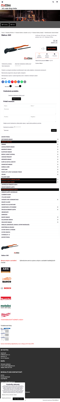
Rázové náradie (5, 217)
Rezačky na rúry (6, 202)
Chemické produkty (6, 157)
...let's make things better (9, 8)
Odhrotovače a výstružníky (9, 207)
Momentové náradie (6, 164)
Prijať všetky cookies (18, 399)
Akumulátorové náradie (7, 147)
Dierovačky (4, 214)
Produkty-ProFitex (6, 142)
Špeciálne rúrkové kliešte (9, 209)
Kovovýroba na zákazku (7, 227)
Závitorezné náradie (7, 139)
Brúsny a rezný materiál (8, 154)
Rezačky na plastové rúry (9, 204)
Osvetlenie (4, 169)
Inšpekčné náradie (6, 159)
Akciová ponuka (5, 137)
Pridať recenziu (16, 99)
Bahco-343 (5, 255)
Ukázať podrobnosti (6, 398)
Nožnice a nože (5, 167)
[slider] (18, 65)
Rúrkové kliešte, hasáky (8, 182)
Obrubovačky (5, 212)
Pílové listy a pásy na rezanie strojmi (11, 172)
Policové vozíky (5, 177)
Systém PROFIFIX (5, 232)
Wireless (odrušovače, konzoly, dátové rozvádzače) (15, 224)
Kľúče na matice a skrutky (8, 162)
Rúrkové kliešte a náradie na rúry (10, 179)
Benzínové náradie (6, 149)
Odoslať (54, 130)
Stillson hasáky (6, 197)
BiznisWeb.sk (55, 400)
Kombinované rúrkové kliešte (10, 189)
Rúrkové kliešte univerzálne (9, 192)
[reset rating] (14, 126)
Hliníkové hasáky (6, 194)
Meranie (3, 144)
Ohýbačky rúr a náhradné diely (10, 199)
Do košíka (52, 48)
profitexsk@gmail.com (9, 365)
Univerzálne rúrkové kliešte (9, 184)
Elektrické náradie (6, 152)
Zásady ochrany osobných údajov (9, 394)
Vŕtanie (3, 174)
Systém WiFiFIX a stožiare (8, 229)
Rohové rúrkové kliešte (8, 187)
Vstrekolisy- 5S (5, 234)
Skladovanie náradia (7, 219)
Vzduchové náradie (6, 222)
